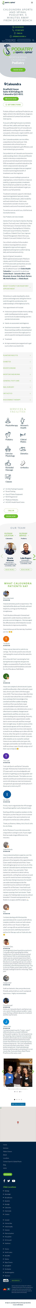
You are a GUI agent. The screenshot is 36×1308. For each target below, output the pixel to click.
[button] (18, 1123)
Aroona (13, 276)
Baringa (7, 1191)
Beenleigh (8, 1194)
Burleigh (7, 1204)
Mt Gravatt (8, 1240)
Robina (7, 1259)
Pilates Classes (7, 1151)
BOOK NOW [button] (17, 70)
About (5, 1155)
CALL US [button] (11, 511)
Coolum (7, 1214)
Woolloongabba (9, 1272)
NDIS (5, 259)
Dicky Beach (21, 276)
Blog (4, 1165)
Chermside (8, 1211)
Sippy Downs (9, 1262)
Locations (6, 1158)
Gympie (7, 1220)
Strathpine (8, 1269)
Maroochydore (9, 1233)
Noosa (7, 1249)
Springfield (8, 1265)
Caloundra (8, 1207)
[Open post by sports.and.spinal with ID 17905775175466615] (18, 1073)
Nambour (7, 1243)
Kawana (7, 1230)
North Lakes (8, 1252)
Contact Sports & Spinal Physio (12, 1161)
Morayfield (8, 1236)
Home (5, 1144)
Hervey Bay (8, 1223)
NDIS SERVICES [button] (16, 1280)
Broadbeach (8, 1197)
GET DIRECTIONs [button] (14, 105)
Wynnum (7, 1275)
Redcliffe (7, 1255)
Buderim (7, 1201)
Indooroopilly (9, 1226)
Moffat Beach (11, 279)
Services (5, 1148)
